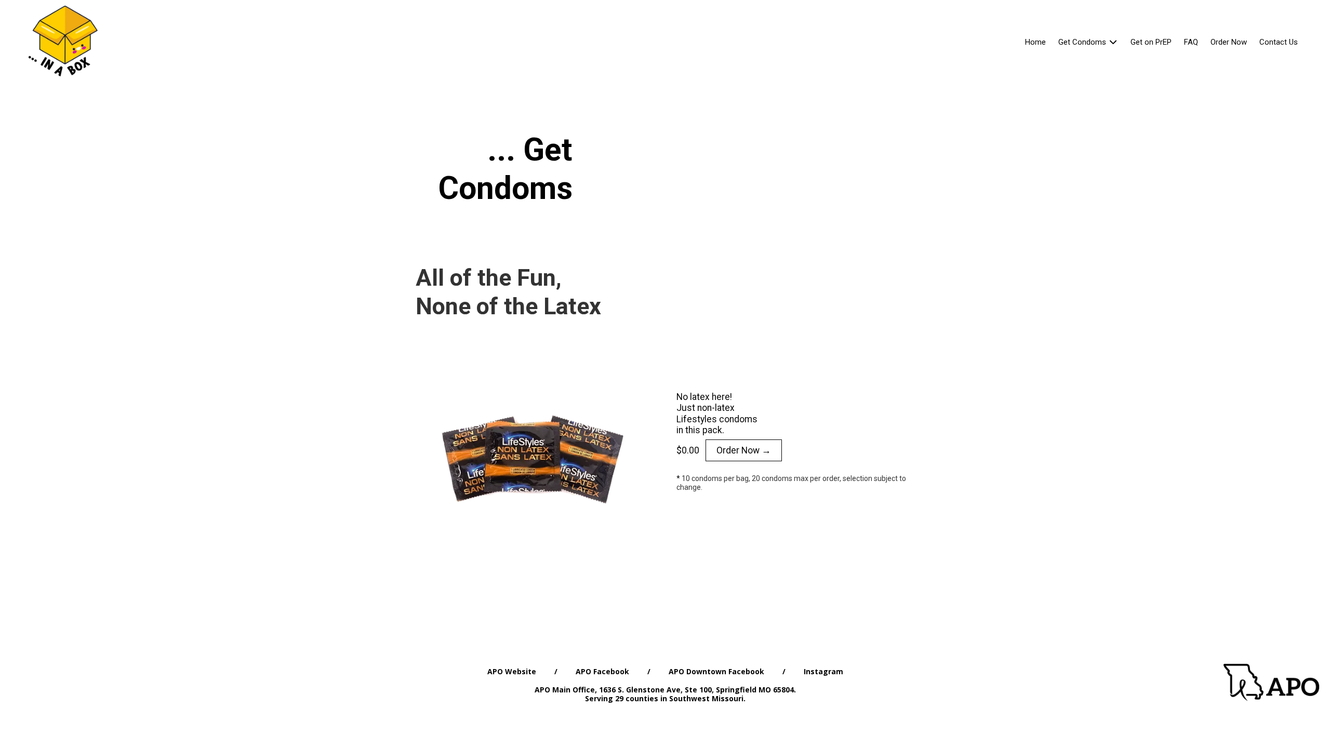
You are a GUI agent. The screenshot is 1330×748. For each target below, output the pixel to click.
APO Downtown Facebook (716, 671)
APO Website (511, 671)
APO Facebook (602, 671)
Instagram (823, 671)
